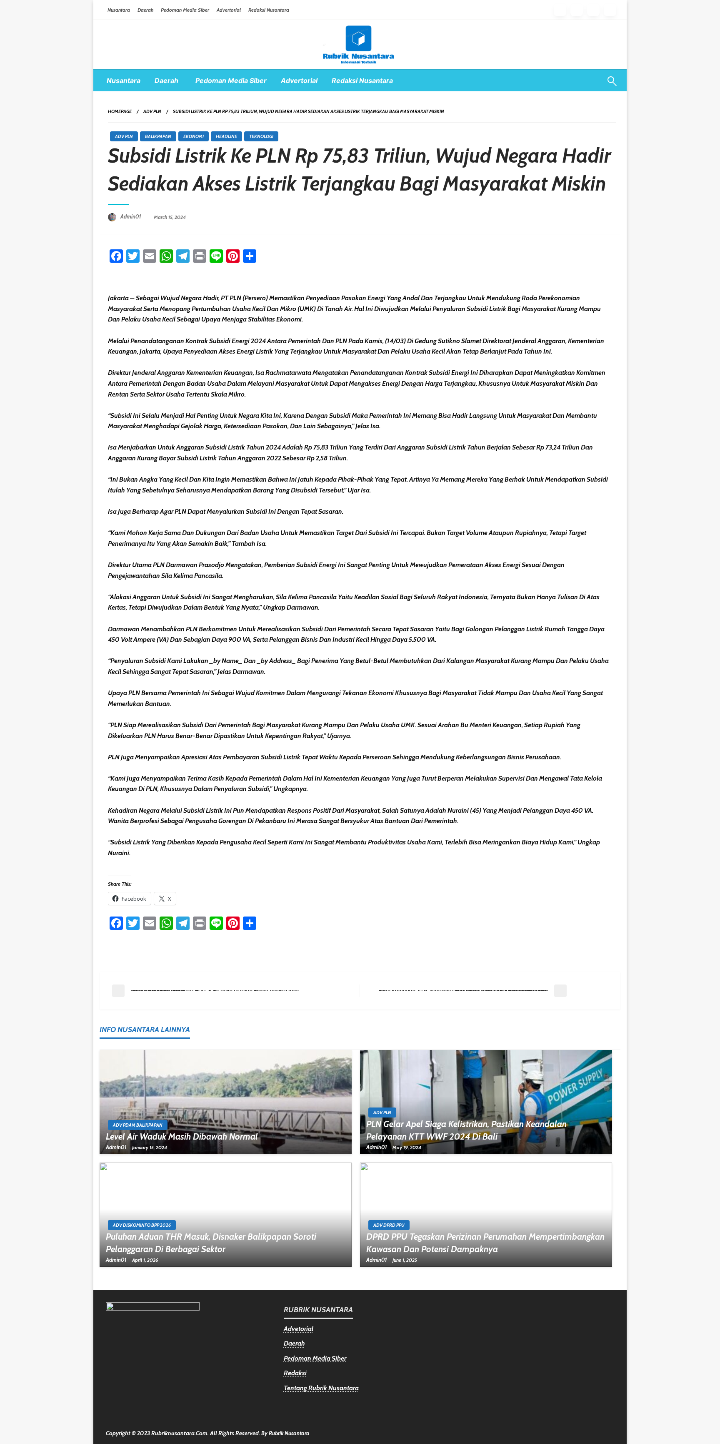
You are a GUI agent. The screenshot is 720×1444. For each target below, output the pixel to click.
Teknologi (261, 136)
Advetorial (298, 1329)
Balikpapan (158, 136)
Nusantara (119, 10)
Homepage (120, 111)
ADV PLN (152, 111)
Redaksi (295, 1373)
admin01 (131, 216)
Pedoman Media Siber (185, 10)
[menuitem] (124, 80)
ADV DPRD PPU (389, 1225)
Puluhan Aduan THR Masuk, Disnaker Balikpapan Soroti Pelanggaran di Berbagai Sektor (211, 1242)
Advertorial (229, 10)
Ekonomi (193, 136)
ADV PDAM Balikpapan (137, 1125)
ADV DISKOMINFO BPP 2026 (142, 1225)
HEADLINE (226, 136)
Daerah (145, 10)
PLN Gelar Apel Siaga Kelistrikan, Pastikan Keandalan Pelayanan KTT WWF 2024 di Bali (466, 1130)
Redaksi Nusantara (268, 10)
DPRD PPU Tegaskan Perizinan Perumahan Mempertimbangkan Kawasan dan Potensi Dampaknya (485, 1242)
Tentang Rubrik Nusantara (321, 1388)
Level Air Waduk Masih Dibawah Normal (182, 1136)
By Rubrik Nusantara (285, 1433)
